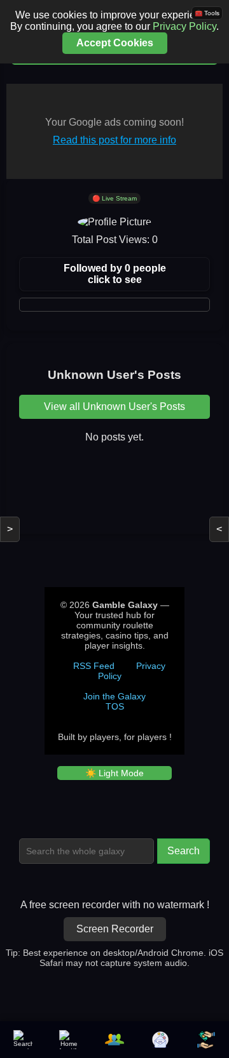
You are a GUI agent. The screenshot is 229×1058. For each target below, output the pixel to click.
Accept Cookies (114, 42)
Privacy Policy (184, 26)
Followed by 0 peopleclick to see (115, 274)
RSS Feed (93, 666)
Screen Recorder (114, 928)
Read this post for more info (114, 140)
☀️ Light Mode (114, 773)
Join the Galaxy (114, 696)
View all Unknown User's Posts (114, 406)
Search (183, 850)
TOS (115, 706)
